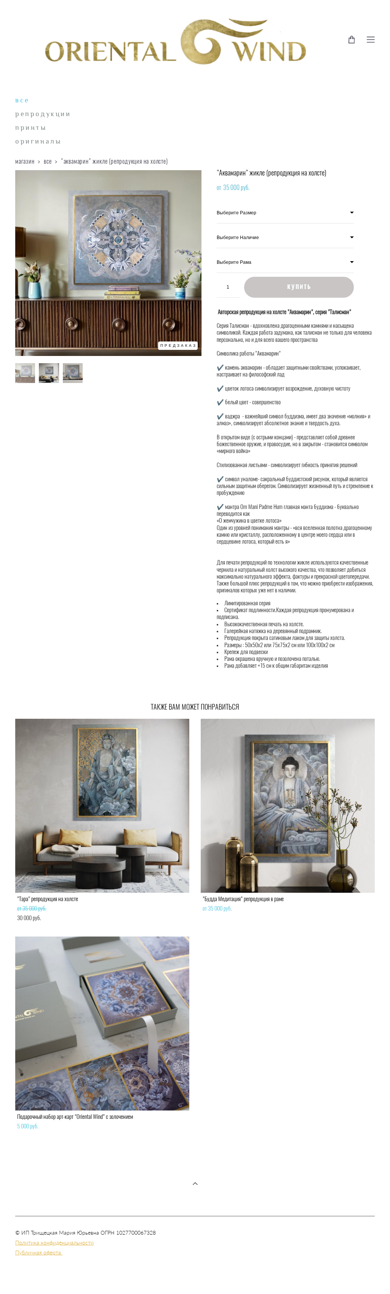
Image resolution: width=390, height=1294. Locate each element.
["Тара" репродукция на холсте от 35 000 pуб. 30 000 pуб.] (102, 806)
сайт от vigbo (195, 1276)
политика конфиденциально (50, 1257)
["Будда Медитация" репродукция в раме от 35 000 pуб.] (288, 806)
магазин (25, 162)
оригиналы (38, 141)
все (22, 100)
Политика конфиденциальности (54, 1242)
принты (31, 127)
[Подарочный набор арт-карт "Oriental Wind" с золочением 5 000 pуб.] (102, 1024)
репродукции (43, 114)
